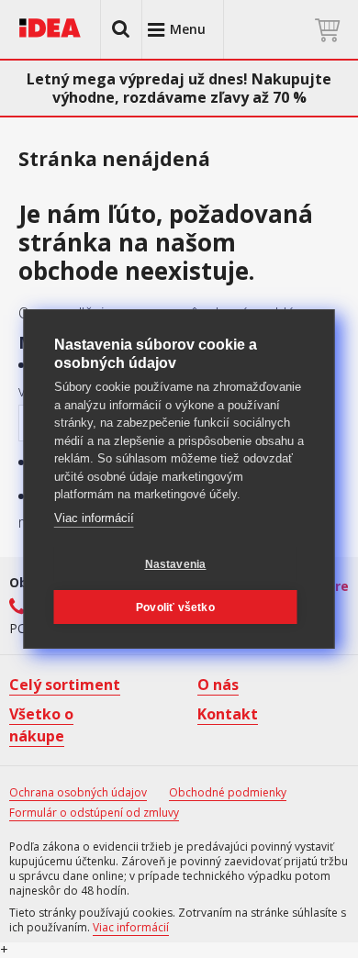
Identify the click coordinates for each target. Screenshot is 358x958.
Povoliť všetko (175, 607)
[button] (121, 29)
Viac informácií (94, 518)
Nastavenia (176, 564)
